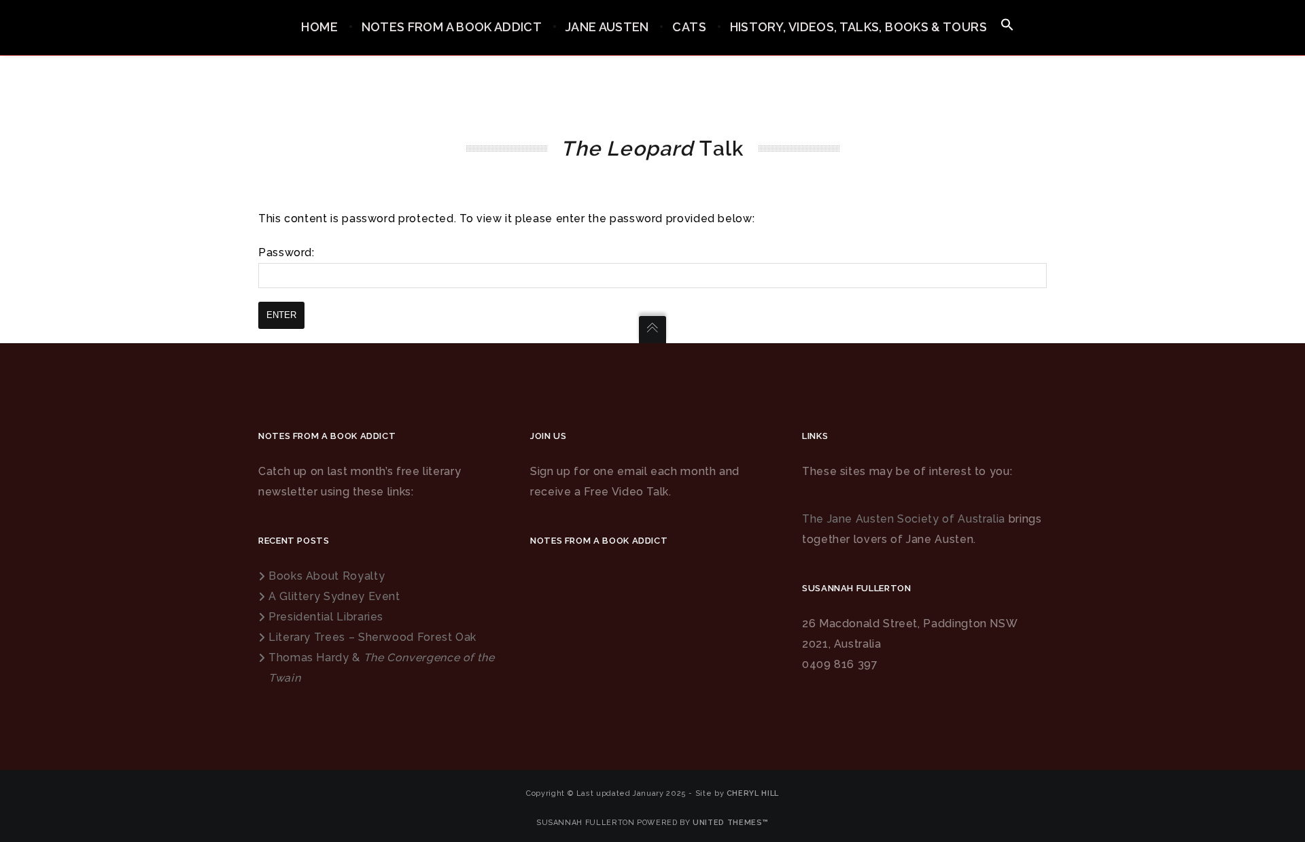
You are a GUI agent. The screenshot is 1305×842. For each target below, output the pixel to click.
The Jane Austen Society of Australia (903, 518)
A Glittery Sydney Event (334, 596)
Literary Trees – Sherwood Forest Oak (372, 637)
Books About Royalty (326, 575)
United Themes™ (731, 822)
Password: (286, 252)
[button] (1007, 25)
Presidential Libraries (325, 616)
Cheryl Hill (753, 793)
